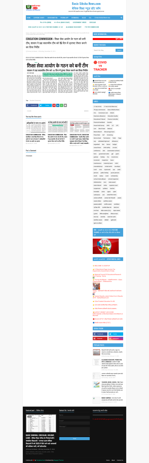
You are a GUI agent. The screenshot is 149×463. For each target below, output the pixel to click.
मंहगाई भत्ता (116, 207)
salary (101, 176)
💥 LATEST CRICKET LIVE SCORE (103, 312)
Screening (110, 135)
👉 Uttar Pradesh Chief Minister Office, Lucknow (100, 85)
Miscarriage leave (109, 132)
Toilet (114, 138)
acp (95, 141)
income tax (114, 157)
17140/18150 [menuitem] (32, 22)
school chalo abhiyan (100, 179)
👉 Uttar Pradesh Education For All (104, 301)
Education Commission (36, 33)
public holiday (104, 172)
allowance (115, 141)
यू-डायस (95, 213)
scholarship (114, 176)
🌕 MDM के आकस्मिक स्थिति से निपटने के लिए (115, 81)
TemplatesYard (40, 460)
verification (97, 195)
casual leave (97, 147)
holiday (103, 157)
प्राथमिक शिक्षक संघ (106, 207)
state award (112, 182)
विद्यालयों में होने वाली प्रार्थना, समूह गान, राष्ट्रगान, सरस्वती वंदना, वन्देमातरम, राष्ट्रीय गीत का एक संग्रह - (112, 352)
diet (104, 150)
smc (105, 182)
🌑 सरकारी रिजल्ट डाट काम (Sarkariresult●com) (99, 81)
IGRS (108, 125)
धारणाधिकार (116, 204)
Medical (110, 128)
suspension (97, 188)
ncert (95, 169)
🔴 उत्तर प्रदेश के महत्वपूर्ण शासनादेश (99, 93)
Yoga (119, 138)
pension (96, 172)
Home (27, 33)
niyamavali (107, 169)
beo (103, 144)
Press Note (97, 135)
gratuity (96, 157)
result (95, 176)
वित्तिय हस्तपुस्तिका (104, 213)
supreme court (113, 185)
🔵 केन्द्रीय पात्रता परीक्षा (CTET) (101, 322)
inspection (105, 160)
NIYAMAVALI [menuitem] (75, 17)
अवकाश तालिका (97, 201)
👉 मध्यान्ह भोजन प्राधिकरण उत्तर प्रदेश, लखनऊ (115, 85)
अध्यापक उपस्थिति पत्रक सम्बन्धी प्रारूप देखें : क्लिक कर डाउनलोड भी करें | (112, 375)
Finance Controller (113, 119)
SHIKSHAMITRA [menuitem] (53, 17)
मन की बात (96, 210)
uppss (109, 191)
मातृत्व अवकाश (116, 210)
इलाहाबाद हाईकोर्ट (98, 204)
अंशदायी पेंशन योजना (111, 195)
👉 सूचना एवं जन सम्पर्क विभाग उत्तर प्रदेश (100, 89)
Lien (95, 128)
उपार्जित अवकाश (107, 204)
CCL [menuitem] (90, 17)
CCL (95, 113)
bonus (108, 144)
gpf (112, 154)
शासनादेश (103, 217)
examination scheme (113, 150)
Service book (97, 138)
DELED (112, 113)
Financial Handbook (99, 122)
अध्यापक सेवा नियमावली (110, 198)
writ (103, 195)
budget (115, 144)
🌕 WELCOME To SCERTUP (101, 266)
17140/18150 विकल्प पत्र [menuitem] (102, 17)
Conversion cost (103, 113)
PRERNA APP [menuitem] (65, 17)
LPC (117, 125)
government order (104, 154)
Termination (106, 138)
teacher (112, 188)
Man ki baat (102, 128)
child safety (106, 147)
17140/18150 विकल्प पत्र (110, 106)
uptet (114, 191)
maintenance (97, 163)
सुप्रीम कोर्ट (113, 220)
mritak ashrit (108, 166)
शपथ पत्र (96, 217)
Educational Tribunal (99, 119)
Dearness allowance (99, 116)
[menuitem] (46, 22)
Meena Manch (98, 132)
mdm (116, 163)
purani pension (115, 172)
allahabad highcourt (103, 141)
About (113, 460)
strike (105, 185)
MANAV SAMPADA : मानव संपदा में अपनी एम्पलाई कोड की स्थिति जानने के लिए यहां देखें (112, 399)
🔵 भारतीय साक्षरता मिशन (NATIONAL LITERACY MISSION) (114, 94)
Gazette (109, 122)
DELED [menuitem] (84, 17)
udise (103, 191)
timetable (96, 191)
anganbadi (97, 144)
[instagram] (115, 338)
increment (97, 160)
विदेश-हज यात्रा (114, 213)
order (118, 169)
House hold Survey (99, 125)
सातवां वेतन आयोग (112, 217)
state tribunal (97, 185)
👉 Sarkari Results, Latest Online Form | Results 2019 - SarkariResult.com (108, 297)
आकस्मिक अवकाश (107, 201)
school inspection (113, 179)
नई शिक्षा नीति (97, 207)
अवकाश (119, 198)
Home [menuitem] (29, 17)
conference (97, 150)
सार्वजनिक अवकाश (98, 220)
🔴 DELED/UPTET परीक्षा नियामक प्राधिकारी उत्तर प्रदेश (108, 319)
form (95, 154)
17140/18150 (97, 106)
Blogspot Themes (59, 460)
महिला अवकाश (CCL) (106, 210)
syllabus (105, 188)
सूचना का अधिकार (98, 223)
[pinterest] (100, 338)
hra (108, 157)
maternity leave (108, 163)
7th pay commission (99, 109)
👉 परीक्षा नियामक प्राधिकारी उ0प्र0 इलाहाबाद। (105, 308)
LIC (113, 125)
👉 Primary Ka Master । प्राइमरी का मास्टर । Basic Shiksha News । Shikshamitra (107, 280)
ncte (100, 169)
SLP (103, 135)
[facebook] (100, 334)
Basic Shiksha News (113, 109)
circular (115, 147)
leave (112, 160)
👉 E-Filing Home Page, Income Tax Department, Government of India (104, 270)
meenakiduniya (98, 166)
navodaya (117, 166)
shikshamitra (97, 182)
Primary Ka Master (32, 51)
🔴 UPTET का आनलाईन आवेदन (114, 89)
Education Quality (113, 116)
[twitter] (115, 334)
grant (117, 154)
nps (114, 169)
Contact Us (120, 460)
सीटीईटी (106, 220)
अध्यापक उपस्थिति (98, 198)
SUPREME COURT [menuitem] (39, 17)
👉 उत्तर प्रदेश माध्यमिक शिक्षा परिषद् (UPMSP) (105, 305)
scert (107, 176)
